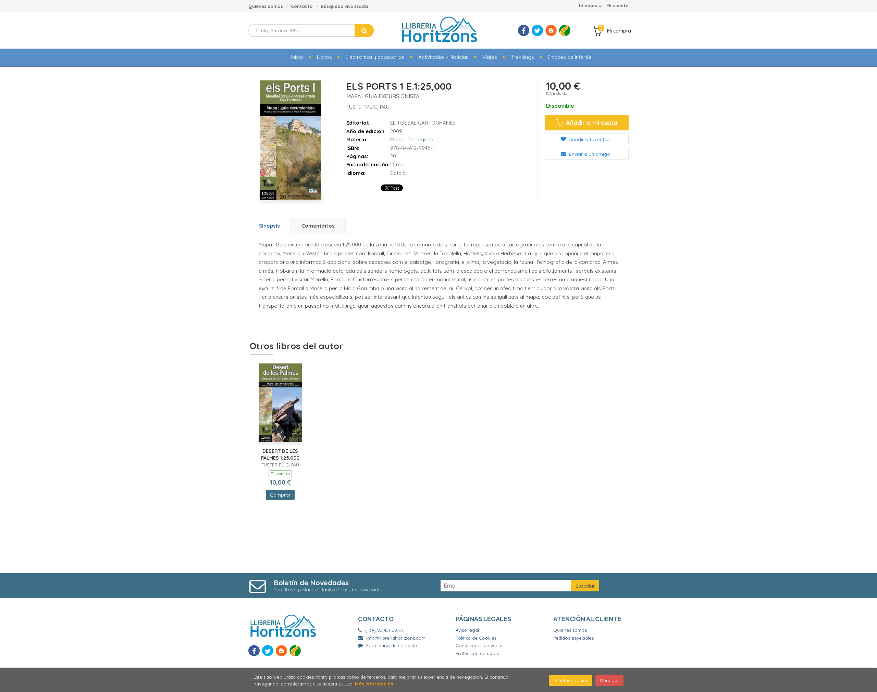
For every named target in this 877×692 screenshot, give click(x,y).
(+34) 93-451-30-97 (384, 630)
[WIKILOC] (564, 30)
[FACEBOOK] (523, 30)
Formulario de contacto (391, 645)
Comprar (280, 495)
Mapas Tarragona (411, 139)
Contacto (302, 6)
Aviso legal (467, 630)
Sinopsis (269, 225)
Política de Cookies (476, 638)
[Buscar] (364, 30)
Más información (374, 684)
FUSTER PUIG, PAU (368, 107)
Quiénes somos (265, 6)
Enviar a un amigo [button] (589, 154)
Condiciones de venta (479, 645)
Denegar (609, 680)
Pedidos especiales (573, 638)
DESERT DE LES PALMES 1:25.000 (280, 454)
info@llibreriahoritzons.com (395, 638)
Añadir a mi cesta (590, 123)
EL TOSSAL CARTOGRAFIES (423, 122)
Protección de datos (477, 653)
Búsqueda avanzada (344, 6)
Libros (324, 57)
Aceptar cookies (570, 680)
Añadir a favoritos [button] (589, 139)
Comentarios (318, 225)
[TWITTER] (537, 30)
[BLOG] (551, 30)
